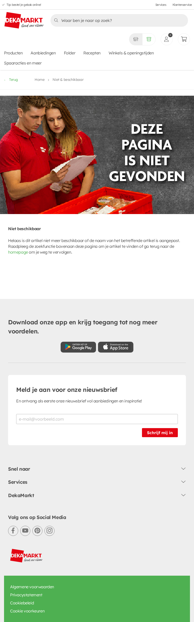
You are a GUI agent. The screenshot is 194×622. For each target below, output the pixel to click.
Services (160, 5)
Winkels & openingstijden (131, 52)
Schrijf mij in (160, 432)
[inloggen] (167, 39)
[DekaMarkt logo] (24, 21)
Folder (70, 52)
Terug (13, 79)
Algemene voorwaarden (32, 586)
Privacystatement (26, 594)
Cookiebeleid (22, 602)
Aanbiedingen (43, 52)
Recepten (92, 52)
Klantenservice (182, 5)
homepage (18, 252)
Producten (13, 52)
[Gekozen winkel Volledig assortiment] (135, 39)
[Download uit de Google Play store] (78, 347)
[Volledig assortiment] (149, 39)
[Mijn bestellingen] (184, 39)
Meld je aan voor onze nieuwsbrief (66, 389)
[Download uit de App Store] (115, 347)
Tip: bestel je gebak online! (24, 5)
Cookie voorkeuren (27, 610)
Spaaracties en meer (22, 62)
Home (39, 79)
